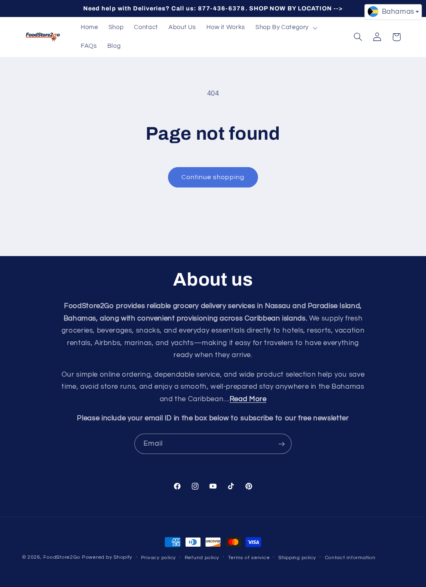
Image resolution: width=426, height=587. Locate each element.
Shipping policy (297, 557)
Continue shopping (213, 177)
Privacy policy (158, 557)
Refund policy (202, 557)
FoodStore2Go (61, 557)
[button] (285, 28)
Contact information (350, 557)
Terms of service (249, 557)
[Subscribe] (281, 444)
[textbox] (393, 11)
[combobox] (393, 12)
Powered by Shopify (107, 557)
